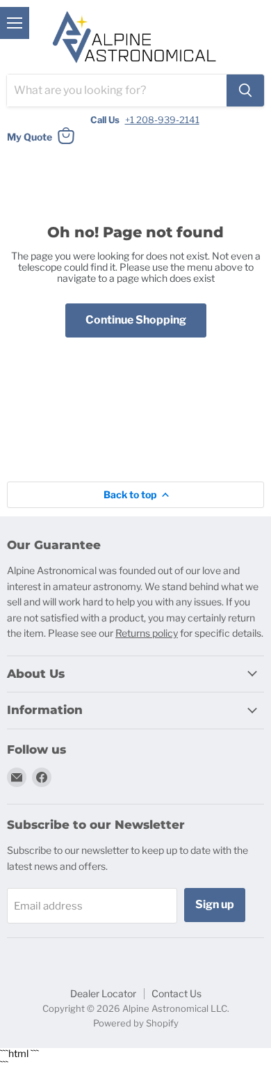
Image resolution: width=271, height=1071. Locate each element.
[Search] (245, 90)
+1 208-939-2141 (162, 119)
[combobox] (117, 90)
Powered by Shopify (136, 1023)
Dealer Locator (103, 993)
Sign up (214, 904)
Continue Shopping (135, 319)
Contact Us (176, 993)
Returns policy (146, 633)
